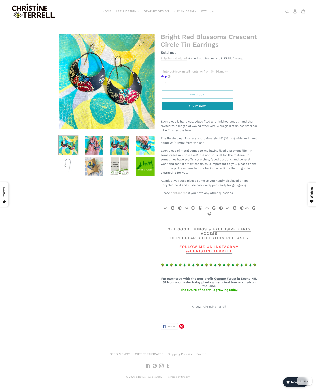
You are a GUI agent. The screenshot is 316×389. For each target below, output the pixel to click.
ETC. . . (206, 11)
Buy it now (197, 106)
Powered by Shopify (178, 376)
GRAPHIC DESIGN (156, 11)
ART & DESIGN (126, 11)
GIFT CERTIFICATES (149, 354)
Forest (231, 278)
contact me (179, 193)
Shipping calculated (174, 58)
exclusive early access (226, 231)
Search (201, 354)
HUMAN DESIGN (185, 11)
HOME (106, 11)
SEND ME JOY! (120, 354)
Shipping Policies (180, 354)
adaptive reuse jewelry (149, 376)
